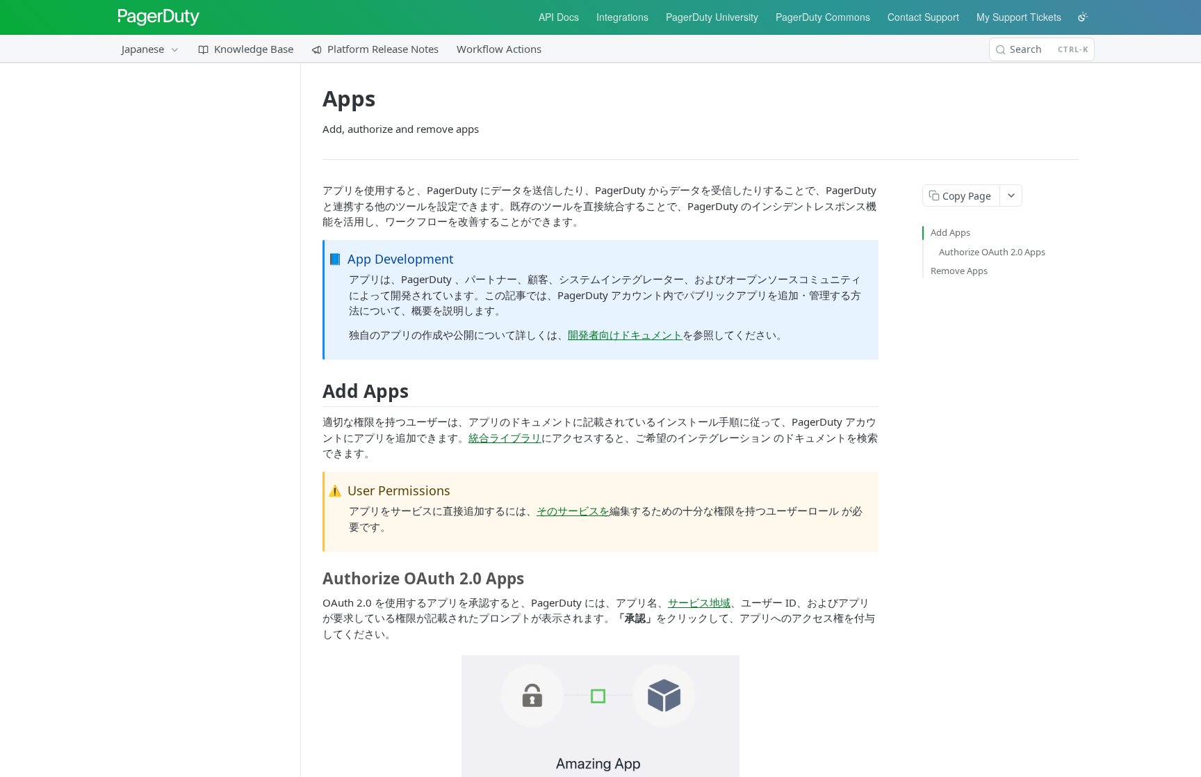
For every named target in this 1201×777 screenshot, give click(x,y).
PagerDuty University (712, 17)
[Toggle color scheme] (1083, 17)
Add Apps (950, 232)
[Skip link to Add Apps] (317, 391)
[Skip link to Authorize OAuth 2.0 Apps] (317, 578)
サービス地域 (699, 602)
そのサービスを (573, 511)
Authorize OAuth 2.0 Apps (992, 252)
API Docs (559, 17)
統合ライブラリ (504, 437)
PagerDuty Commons (823, 17)
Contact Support (923, 17)
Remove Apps (959, 270)
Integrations (622, 17)
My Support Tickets (1019, 17)
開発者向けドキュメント (625, 335)
